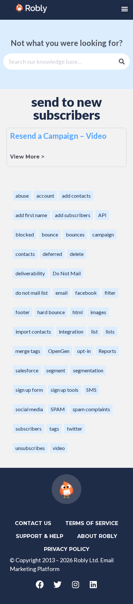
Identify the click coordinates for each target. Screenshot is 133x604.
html (78, 312)
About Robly (97, 536)
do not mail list (31, 293)
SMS (91, 390)
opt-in (84, 351)
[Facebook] (40, 584)
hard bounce (51, 312)
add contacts (76, 195)
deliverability (30, 273)
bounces (75, 234)
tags (54, 428)
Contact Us (33, 523)
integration (71, 331)
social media (29, 409)
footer (22, 312)
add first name (31, 215)
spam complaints (91, 409)
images (98, 312)
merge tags (27, 351)
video (59, 448)
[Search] (122, 61)
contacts (25, 254)
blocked (24, 234)
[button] (124, 8)
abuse (22, 195)
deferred (52, 254)
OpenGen (58, 351)
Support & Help (39, 536)
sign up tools (64, 390)
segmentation (88, 370)
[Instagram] (75, 584)
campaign (103, 234)
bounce (50, 234)
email (61, 293)
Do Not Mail (67, 273)
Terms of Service (91, 523)
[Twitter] (57, 584)
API (102, 215)
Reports (107, 351)
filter (110, 293)
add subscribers (72, 215)
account (45, 195)
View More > (27, 157)
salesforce (26, 370)
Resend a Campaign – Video (58, 135)
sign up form (29, 390)
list (94, 331)
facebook (86, 293)
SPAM (58, 409)
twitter (74, 428)
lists (110, 331)
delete (77, 254)
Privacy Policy (66, 549)
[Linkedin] (93, 584)
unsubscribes (30, 448)
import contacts (33, 331)
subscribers (28, 428)
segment (55, 370)
